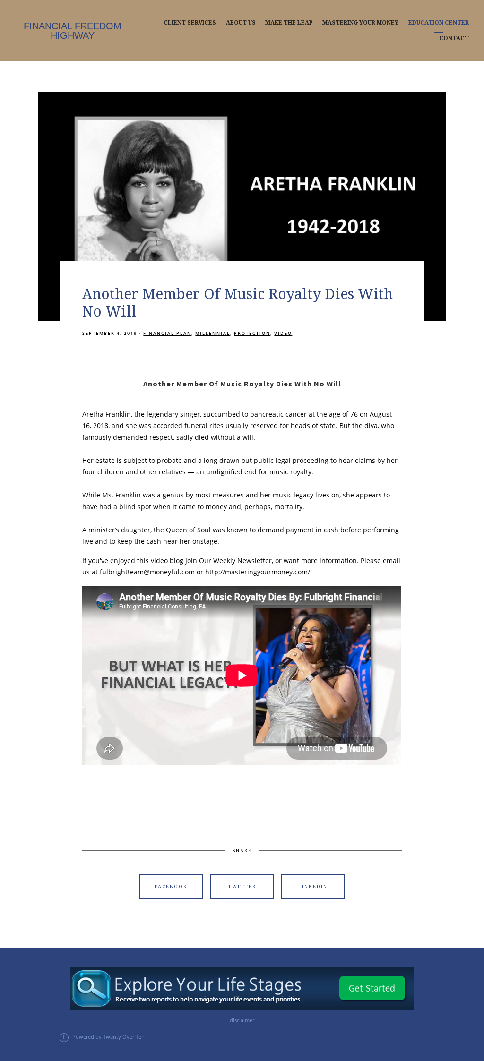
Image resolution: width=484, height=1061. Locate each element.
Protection (252, 333)
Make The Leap (288, 22)
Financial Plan (167, 333)
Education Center (438, 22)
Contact (454, 38)
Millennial (212, 333)
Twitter (242, 886)
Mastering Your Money (360, 22)
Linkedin (313, 886)
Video (283, 333)
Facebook (171, 886)
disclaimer (242, 1020)
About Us (241, 22)
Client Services (190, 22)
